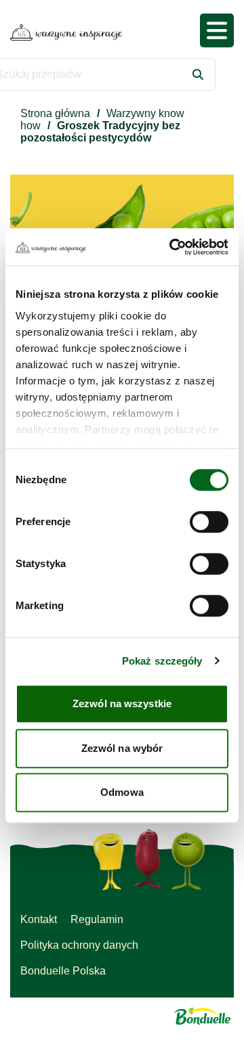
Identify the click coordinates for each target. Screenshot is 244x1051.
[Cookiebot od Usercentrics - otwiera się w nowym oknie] (172, 247)
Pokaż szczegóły (162, 661)
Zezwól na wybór (122, 748)
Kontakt (38, 919)
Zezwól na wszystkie (122, 703)
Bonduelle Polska (63, 971)
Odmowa (122, 792)
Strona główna (55, 113)
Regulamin (96, 919)
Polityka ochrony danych (79, 945)
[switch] (209, 522)
